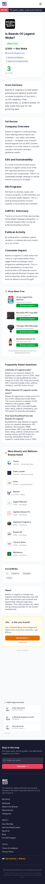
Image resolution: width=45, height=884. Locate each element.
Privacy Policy (8, 852)
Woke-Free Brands (10, 807)
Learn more (22, 642)
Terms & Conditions (10, 848)
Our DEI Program (9, 838)
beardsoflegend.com (16, 53)
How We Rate (7, 824)
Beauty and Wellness (16, 57)
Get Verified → (22, 638)
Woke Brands (7, 810)
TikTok (9, 578)
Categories (6, 814)
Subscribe (21, 766)
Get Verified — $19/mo (15, 859)
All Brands (6, 803)
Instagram (26, 573)
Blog (4, 834)
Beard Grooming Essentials (18, 61)
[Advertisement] (22, 674)
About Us (6, 831)
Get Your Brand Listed (11, 827)
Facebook (15, 573)
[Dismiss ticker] (43, 10)
